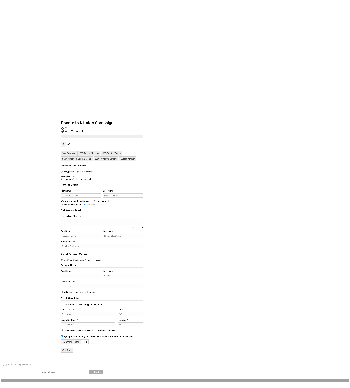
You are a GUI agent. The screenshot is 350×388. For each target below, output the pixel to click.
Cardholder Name (69, 320)
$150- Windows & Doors (106, 159)
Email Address (68, 241)
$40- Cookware (69, 153)
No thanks (92, 204)
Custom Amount (127, 159)
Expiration (123, 320)
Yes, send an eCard (72, 204)
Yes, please (69, 171)
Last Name (108, 191)
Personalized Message (72, 216)
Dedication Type (68, 176)
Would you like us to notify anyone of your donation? (85, 201)
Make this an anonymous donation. (79, 292)
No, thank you (86, 171)
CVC (120, 309)
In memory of (84, 179)
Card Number (67, 309)
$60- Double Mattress (89, 153)
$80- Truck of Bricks (112, 153)
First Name (66, 191)
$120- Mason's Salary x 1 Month (76, 159)
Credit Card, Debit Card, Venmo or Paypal (82, 260)
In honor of (68, 179)
